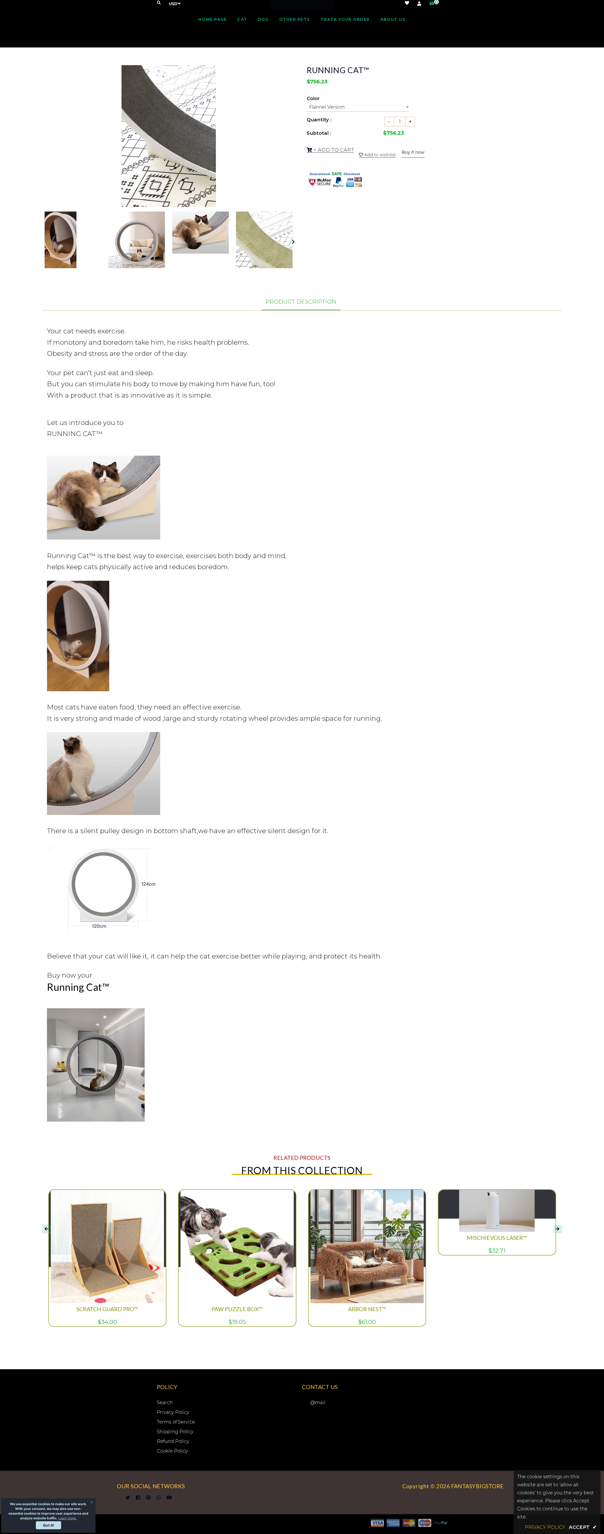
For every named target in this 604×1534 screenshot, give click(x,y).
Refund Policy (173, 1441)
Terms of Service (176, 1422)
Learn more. (67, 1518)
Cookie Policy (172, 1451)
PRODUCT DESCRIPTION (301, 301)
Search (165, 1402)
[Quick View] (156, 1205)
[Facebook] (138, 1497)
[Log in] (419, 3)
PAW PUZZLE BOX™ (237, 1308)
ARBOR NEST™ (367, 1308)
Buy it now (413, 152)
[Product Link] (156, 1215)
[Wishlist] (407, 3)
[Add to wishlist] (156, 1224)
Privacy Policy (173, 1412)
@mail (317, 1402)
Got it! (48, 1525)
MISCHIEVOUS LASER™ (497, 1237)
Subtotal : (319, 133)
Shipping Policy (175, 1431)
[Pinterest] (148, 1497)
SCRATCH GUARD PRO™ (107, 1308)
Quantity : (319, 120)
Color (313, 98)
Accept (583, 1527)
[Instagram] (158, 1497)
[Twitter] (127, 1497)
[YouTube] (169, 1497)
